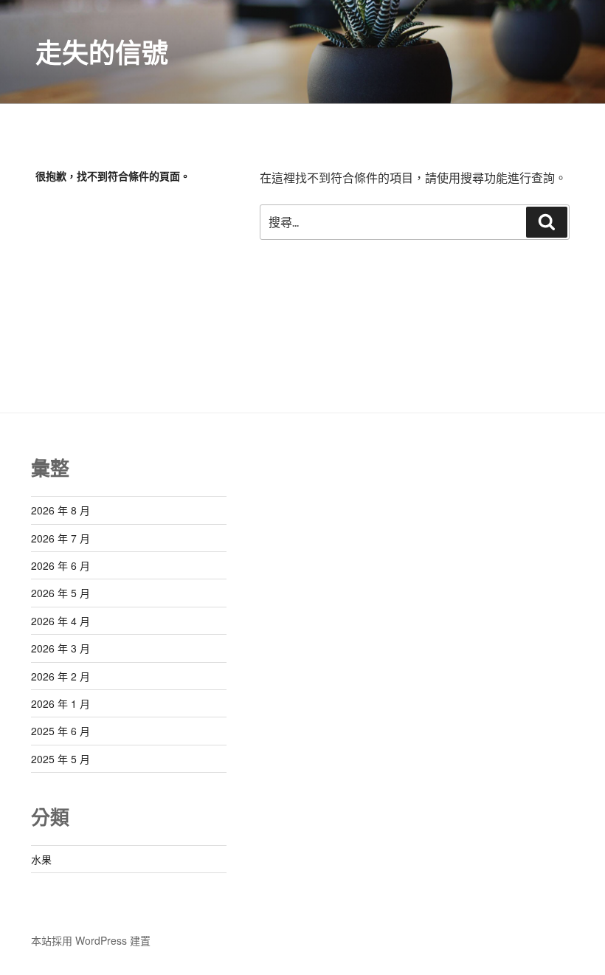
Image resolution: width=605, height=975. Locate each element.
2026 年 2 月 (60, 676)
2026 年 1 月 (60, 703)
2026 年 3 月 (60, 648)
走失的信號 (101, 51)
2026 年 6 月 (60, 565)
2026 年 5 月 (60, 592)
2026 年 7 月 (60, 538)
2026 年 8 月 (60, 510)
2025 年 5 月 (60, 758)
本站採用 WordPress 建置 (91, 940)
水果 (41, 859)
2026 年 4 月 (60, 620)
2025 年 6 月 (60, 730)
